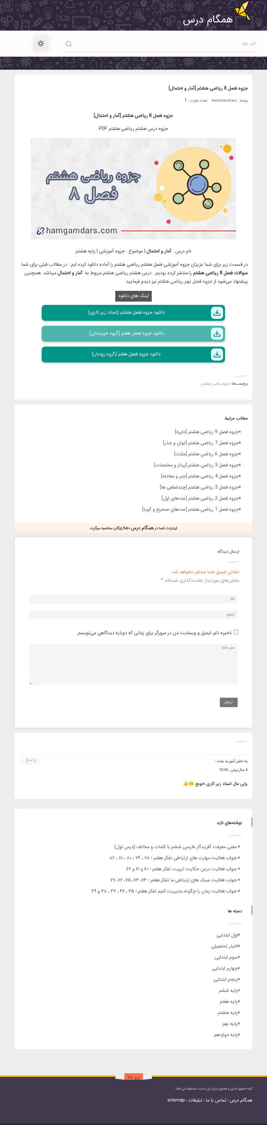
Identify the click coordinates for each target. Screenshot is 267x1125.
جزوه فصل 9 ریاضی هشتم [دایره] (207, 432)
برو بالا (133, 1077)
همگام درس (241, 1100)
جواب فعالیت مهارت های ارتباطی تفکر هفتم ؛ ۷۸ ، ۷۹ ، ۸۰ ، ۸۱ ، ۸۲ (173, 858)
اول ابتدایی (227, 935)
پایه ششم (228, 990)
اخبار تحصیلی (224, 946)
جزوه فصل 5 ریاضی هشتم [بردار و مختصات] (196, 465)
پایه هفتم (229, 1001)
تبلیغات (195, 1100)
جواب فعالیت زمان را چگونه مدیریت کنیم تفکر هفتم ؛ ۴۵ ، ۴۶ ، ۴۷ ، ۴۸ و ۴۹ (164, 891)
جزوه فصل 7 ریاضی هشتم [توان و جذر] (201, 443)
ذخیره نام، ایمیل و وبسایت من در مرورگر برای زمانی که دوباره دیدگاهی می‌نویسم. (154, 633)
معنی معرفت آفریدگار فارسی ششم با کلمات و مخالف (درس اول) (175, 847)
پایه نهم (230, 1024)
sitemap (176, 1100)
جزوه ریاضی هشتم (216, 384)
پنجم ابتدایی (225, 979)
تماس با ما (216, 1100)
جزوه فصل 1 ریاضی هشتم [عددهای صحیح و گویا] (190, 509)
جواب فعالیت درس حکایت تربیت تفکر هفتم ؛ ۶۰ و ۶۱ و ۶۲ (181, 869)
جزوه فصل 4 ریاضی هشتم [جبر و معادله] (200, 476)
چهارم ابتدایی (225, 968)
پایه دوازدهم (226, 1035)
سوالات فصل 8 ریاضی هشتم (220, 273)
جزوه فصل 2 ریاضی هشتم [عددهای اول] (200, 498)
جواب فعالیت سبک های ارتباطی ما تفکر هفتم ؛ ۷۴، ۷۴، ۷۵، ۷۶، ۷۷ (173, 880)
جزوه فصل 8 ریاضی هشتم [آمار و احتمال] (208, 88)
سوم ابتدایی (226, 957)
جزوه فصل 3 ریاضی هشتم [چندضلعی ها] (199, 487)
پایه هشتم (228, 1013)
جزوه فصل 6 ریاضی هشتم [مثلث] (206, 454)
